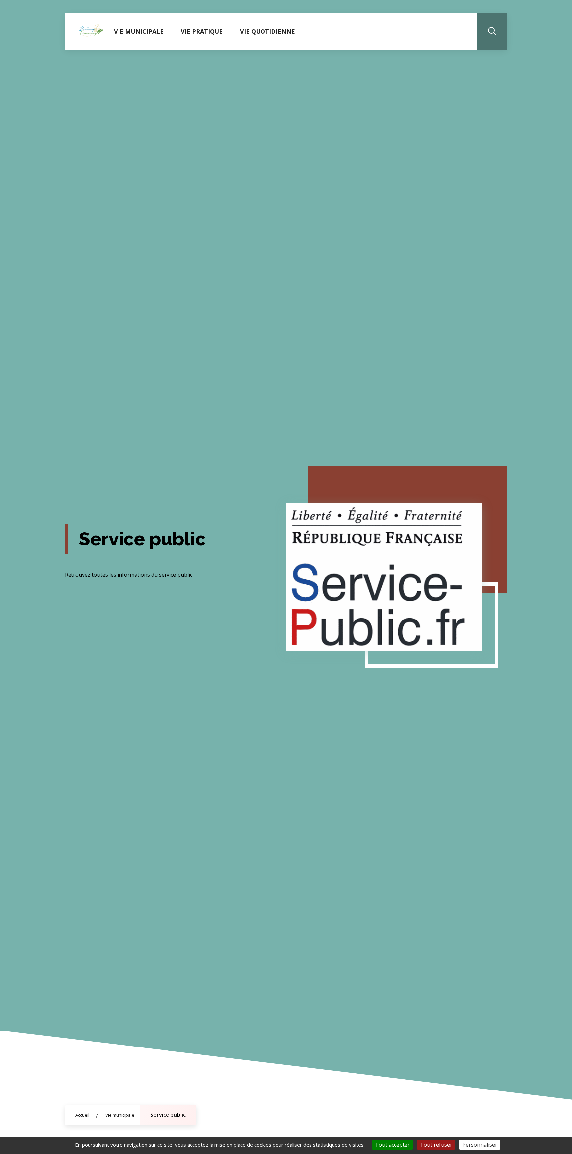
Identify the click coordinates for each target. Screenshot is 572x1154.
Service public (168, 1114)
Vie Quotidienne (267, 31)
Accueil (82, 1115)
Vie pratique (202, 31)
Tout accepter (392, 1144)
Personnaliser (479, 1144)
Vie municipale (139, 31)
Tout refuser (436, 1144)
